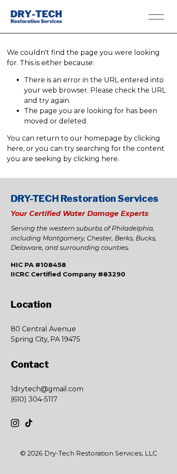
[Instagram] (15, 423)
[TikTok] (28, 423)
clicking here (95, 159)
